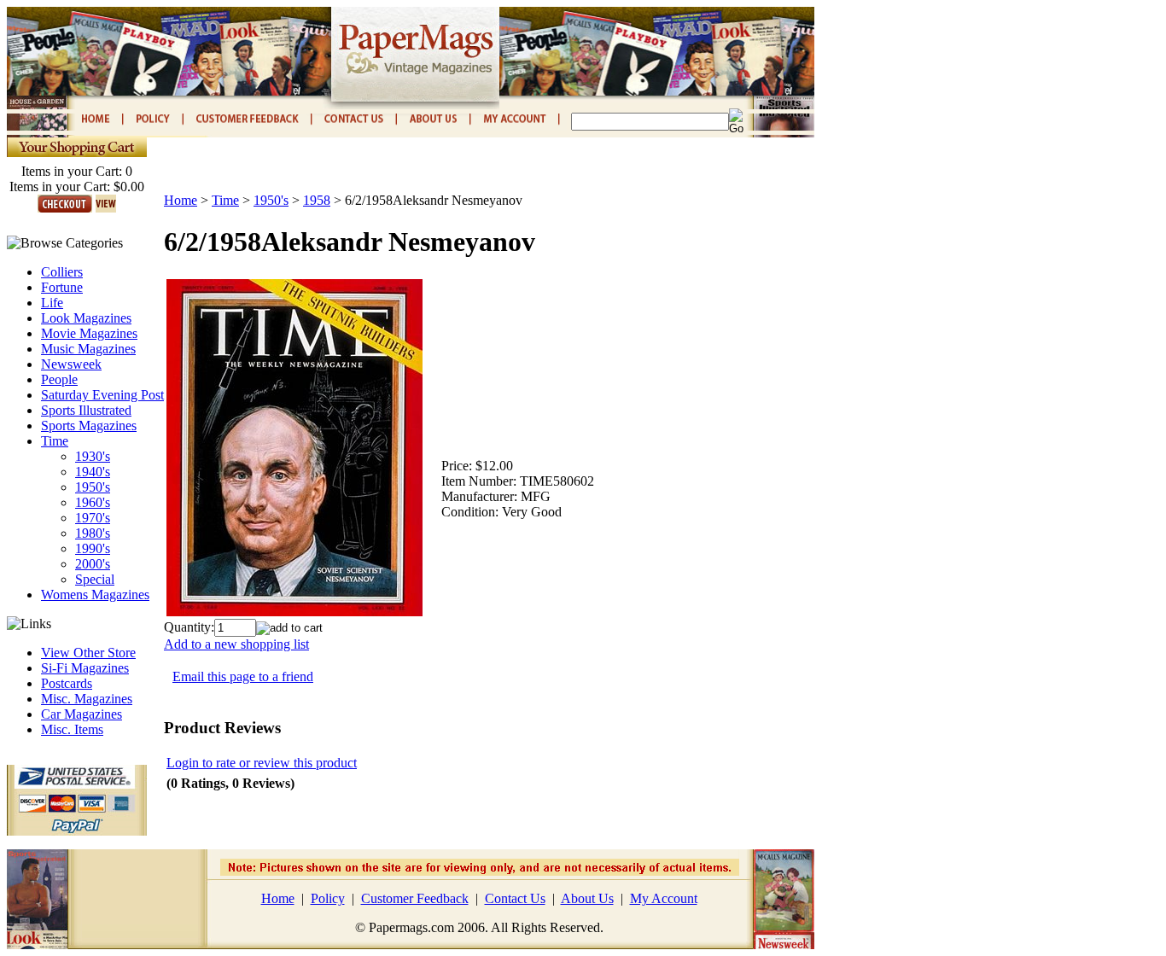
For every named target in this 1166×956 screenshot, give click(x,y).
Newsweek (71, 364)
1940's (92, 471)
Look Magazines (86, 318)
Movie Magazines (89, 333)
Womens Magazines (95, 594)
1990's (92, 548)
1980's (92, 533)
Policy (328, 898)
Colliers (62, 272)
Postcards (66, 683)
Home (180, 200)
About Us (587, 898)
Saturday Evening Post (102, 395)
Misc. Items (72, 729)
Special (94, 579)
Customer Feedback (415, 898)
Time (54, 441)
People (59, 379)
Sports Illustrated (86, 410)
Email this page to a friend (242, 676)
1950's (92, 487)
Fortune (62, 287)
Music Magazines (88, 348)
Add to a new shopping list (236, 644)
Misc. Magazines (86, 698)
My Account (663, 898)
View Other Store (88, 652)
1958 (316, 200)
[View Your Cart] (106, 208)
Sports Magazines (89, 425)
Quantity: (189, 627)
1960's (92, 502)
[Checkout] (65, 208)
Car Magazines (81, 714)
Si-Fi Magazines (85, 668)
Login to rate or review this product (261, 762)
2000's (92, 564)
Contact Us (515, 898)
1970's (92, 517)
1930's (92, 456)
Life (52, 302)
